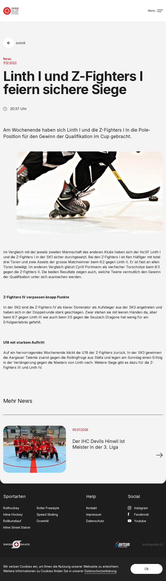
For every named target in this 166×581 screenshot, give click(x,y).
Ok (147, 569)
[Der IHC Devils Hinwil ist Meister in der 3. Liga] (159, 455)
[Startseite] (10, 11)
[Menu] (160, 11)
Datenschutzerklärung (101, 571)
